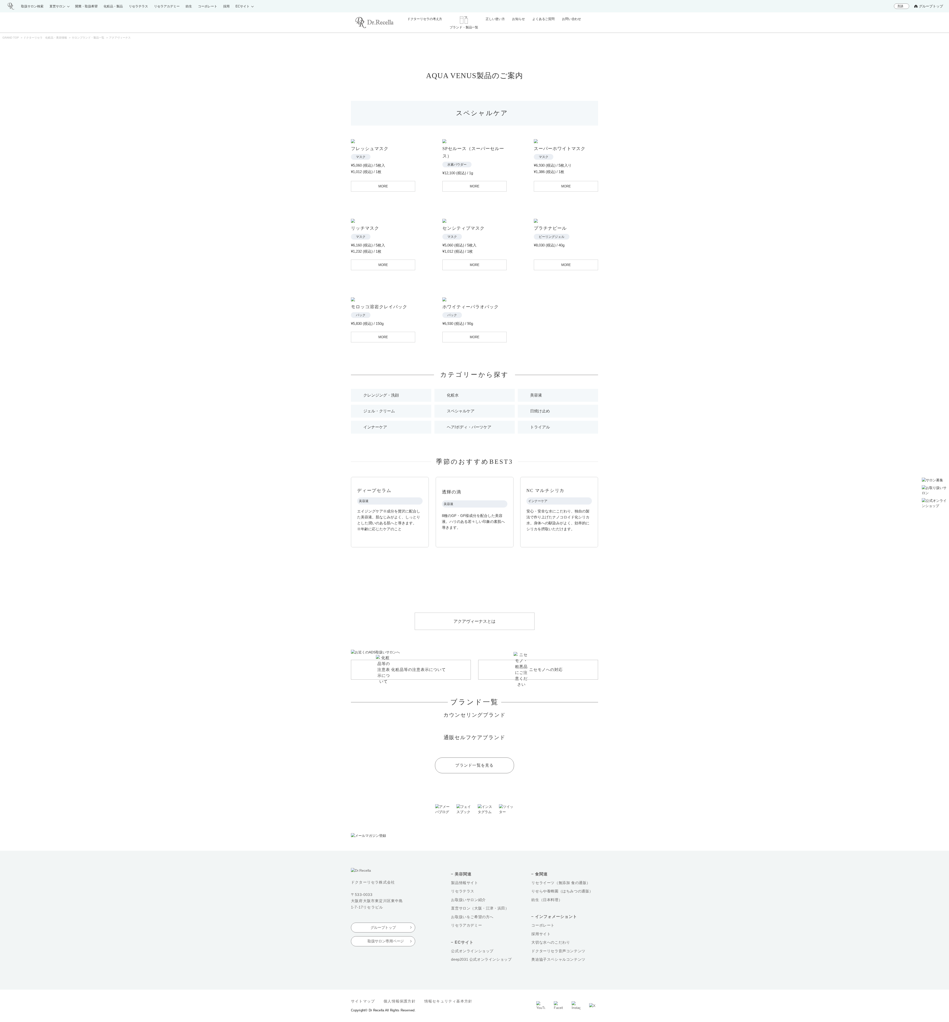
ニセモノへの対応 (546, 669)
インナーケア (375, 427)
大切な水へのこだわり (550, 942)
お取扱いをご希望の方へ (472, 917)
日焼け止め (540, 411)
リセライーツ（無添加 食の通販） (560, 883)
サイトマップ (363, 1001)
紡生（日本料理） (546, 900)
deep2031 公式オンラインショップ (481, 959)
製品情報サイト (464, 883)
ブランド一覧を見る (474, 765)
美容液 (536, 395)
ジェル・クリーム (379, 411)
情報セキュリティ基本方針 (448, 1001)
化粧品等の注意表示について (418, 669)
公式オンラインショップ (472, 951)
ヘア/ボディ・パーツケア (469, 427)
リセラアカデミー (466, 925)
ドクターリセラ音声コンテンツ (558, 951)
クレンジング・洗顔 (381, 395)
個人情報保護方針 (400, 1001)
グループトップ (931, 6)
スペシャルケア (460, 411)
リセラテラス (462, 891)
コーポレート (543, 925)
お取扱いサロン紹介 (468, 900)
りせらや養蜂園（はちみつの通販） (562, 891)
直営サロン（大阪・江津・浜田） (480, 908)
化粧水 (453, 395)
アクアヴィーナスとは (474, 621)
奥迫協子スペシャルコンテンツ (558, 959)
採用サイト (541, 934)
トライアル (540, 427)
